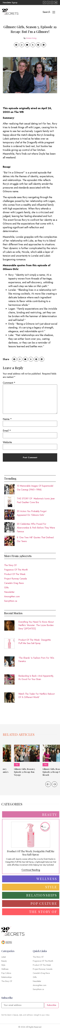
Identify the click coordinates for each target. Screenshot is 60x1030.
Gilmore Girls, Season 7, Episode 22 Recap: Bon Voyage (24, 772)
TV (17, 764)
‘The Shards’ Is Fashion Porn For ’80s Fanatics (36, 659)
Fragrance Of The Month (16, 569)
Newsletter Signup (10, 2)
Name (7, 419)
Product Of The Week (14, 574)
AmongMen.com (12, 596)
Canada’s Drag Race (14, 583)
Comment (9, 383)
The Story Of (10, 565)
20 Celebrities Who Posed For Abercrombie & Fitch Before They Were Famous (36, 527)
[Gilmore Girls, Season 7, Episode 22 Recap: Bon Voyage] (27, 753)
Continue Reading (30, 870)
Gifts (6, 587)
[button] (16, 44)
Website (7, 442)
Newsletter (9, 592)
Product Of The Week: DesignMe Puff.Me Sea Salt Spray (34, 641)
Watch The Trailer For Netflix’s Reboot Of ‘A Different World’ (36, 695)
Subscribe (51, 1005)
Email (7, 430)
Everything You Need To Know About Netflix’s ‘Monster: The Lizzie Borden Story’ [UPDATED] (36, 625)
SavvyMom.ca (10, 601)
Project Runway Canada (15, 578)
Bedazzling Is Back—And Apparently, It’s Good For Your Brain (36, 677)
